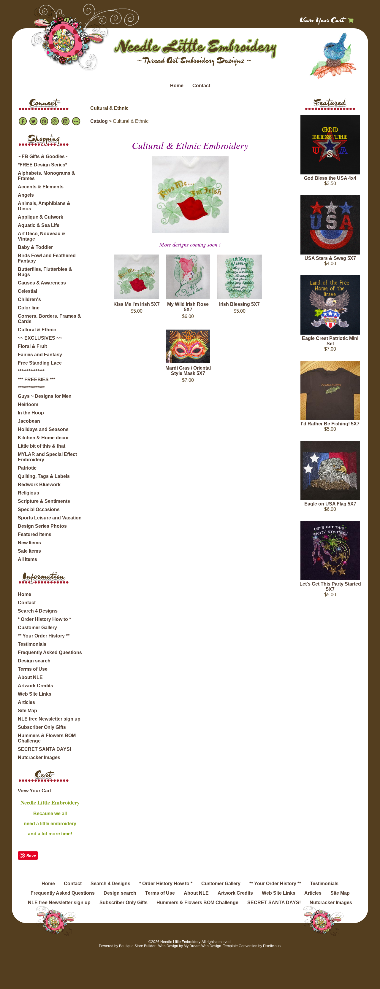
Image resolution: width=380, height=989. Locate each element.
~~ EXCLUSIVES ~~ (40, 338)
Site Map (27, 710)
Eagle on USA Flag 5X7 (330, 503)
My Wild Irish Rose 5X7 (188, 307)
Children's (29, 299)
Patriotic (27, 467)
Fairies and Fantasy (40, 354)
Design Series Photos (42, 526)
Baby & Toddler (35, 247)
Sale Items (29, 551)
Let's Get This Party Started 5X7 (330, 586)
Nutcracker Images (39, 757)
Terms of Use (33, 669)
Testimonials (32, 644)
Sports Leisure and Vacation (50, 517)
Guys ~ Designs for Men (45, 396)
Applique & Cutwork (40, 217)
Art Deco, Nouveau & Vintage (41, 236)
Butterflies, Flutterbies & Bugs (45, 272)
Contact (201, 85)
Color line (28, 307)
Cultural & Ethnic (37, 329)
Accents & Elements (41, 186)
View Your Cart (322, 21)
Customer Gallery (37, 627)
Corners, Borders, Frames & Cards (49, 319)
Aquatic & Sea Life (38, 225)
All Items (27, 559)
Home (176, 85)
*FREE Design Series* (42, 164)
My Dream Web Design (202, 946)
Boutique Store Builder (137, 946)
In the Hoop (31, 412)
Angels (26, 195)
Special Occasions (39, 509)
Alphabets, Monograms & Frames (46, 176)
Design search (34, 660)
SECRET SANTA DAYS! (44, 749)
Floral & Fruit (32, 346)
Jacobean (29, 421)
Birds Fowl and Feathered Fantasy (47, 258)
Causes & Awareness (42, 282)
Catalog (99, 121)
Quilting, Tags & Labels (44, 476)
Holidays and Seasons (43, 429)
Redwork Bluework (39, 484)
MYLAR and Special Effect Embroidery (47, 457)
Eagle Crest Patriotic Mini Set (330, 341)
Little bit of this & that (41, 446)
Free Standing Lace (40, 362)
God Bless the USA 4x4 (330, 178)
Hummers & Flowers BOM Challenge (47, 738)
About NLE (30, 677)
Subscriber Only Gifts (42, 727)
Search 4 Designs (38, 610)
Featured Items (34, 534)
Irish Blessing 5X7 (239, 304)
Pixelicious (272, 946)
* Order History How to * (44, 619)
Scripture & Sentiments (44, 501)
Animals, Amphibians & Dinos (44, 206)
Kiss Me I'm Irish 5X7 (136, 304)
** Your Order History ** (43, 635)
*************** (31, 371)
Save (31, 855)
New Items (29, 542)
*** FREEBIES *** (36, 379)
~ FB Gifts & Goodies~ (42, 156)
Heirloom (28, 404)
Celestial (27, 291)
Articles (26, 702)
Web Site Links (34, 694)
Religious (28, 492)
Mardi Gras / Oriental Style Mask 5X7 (188, 370)
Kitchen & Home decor (43, 437)
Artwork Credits (35, 685)
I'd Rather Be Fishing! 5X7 (330, 423)
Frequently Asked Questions (50, 652)
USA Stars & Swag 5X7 (330, 258)
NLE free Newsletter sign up (49, 718)
